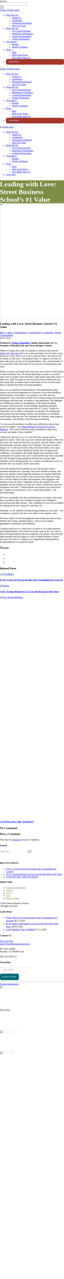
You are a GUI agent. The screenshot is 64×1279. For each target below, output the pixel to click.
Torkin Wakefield (20, 343)
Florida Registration (9, 984)
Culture (9, 332)
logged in (16, 839)
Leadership (48, 332)
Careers (9, 890)
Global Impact (35, 332)
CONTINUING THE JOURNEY (22, 877)
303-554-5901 (6, 941)
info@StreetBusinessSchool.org (15, 944)
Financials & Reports (16, 887)
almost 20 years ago (9, 353)
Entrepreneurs (20, 332)
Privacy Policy (13, 898)
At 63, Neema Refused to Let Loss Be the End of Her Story (34, 874)
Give (8, 895)
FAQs (9, 893)
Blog (2, 332)
